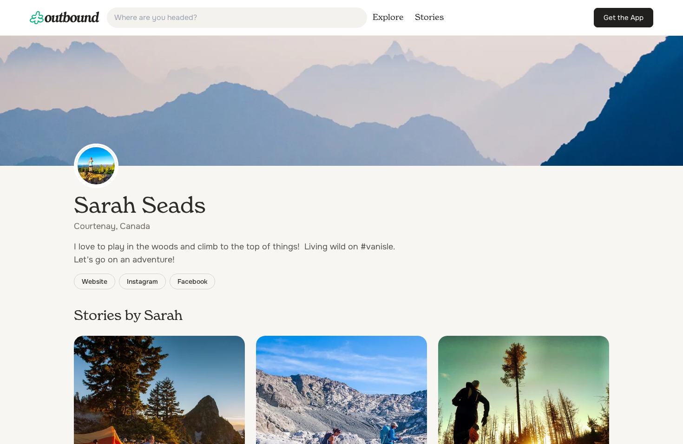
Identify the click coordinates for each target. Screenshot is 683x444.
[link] (64, 17)
